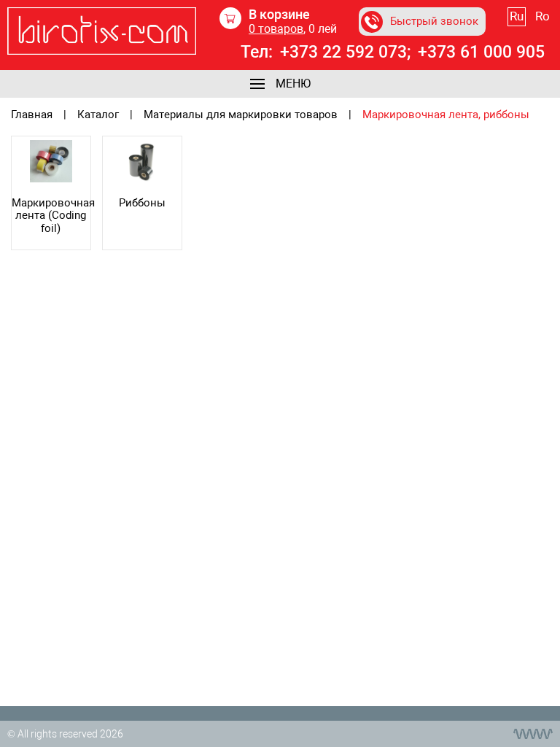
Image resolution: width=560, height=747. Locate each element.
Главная (31, 115)
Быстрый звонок (434, 21)
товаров (276, 29)
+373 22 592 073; (345, 52)
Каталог (98, 115)
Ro (542, 16)
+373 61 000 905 (481, 52)
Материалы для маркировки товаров (241, 115)
